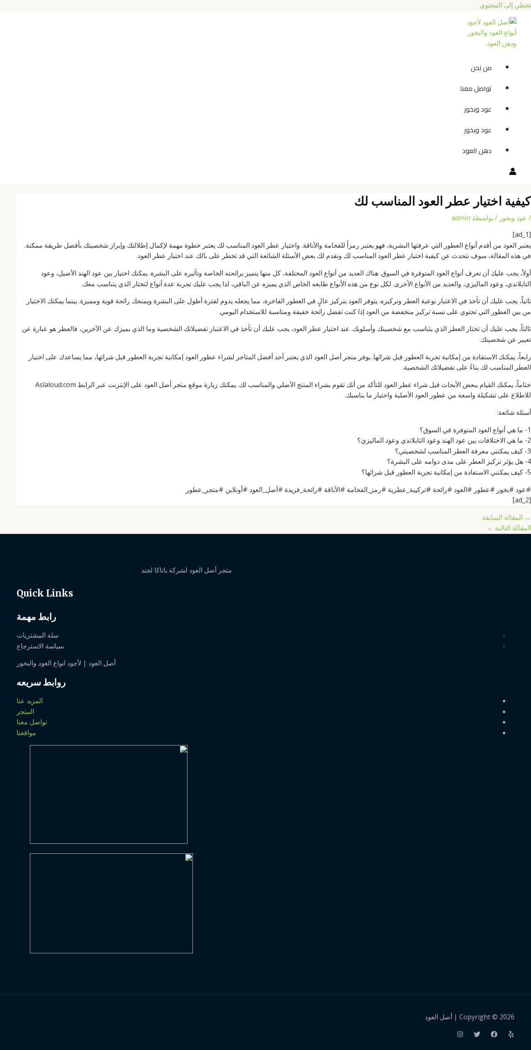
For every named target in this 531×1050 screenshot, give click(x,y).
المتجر (25, 711)
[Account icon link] (512, 173)
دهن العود (477, 150)
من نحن (481, 67)
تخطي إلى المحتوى (505, 5)
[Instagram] (460, 1035)
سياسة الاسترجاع (40, 645)
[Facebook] (494, 1035)
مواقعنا (26, 732)
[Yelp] (511, 1035)
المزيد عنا (30, 700)
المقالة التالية (509, 527)
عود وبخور (478, 109)
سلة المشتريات (37, 635)
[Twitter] (477, 1035)
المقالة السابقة (506, 517)
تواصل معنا (476, 88)
